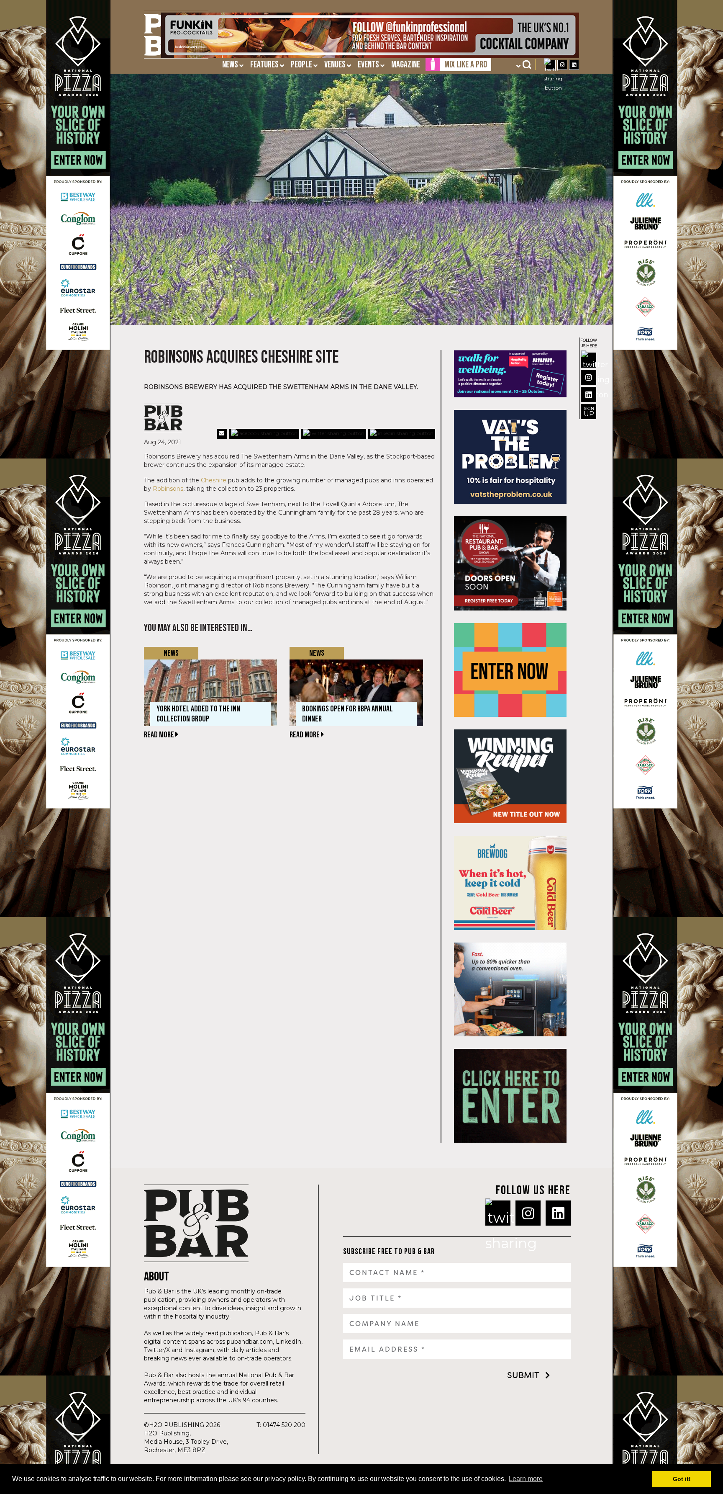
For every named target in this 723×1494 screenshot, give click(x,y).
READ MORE (159, 735)
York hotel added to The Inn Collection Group (198, 714)
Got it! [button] (682, 1479)
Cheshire (213, 480)
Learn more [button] (526, 1478)
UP (589, 412)
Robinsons (168, 488)
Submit (523, 1375)
